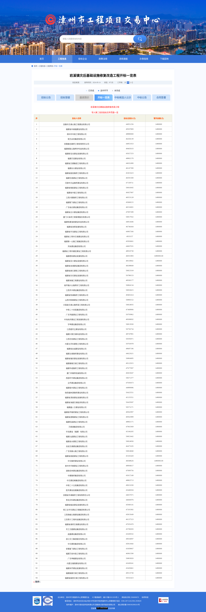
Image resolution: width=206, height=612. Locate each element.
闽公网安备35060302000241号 (129, 605)
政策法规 (103, 59)
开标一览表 (58, 66)
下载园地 (164, 59)
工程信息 (62, 59)
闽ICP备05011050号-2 (111, 597)
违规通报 (123, 59)
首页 (42, 59)
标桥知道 (145, 597)
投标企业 (82, 59)
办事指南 (144, 59)
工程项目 (49, 66)
